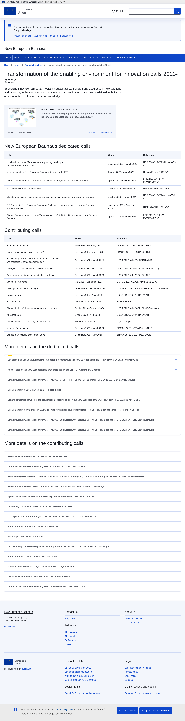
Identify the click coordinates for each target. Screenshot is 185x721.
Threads (69, 644)
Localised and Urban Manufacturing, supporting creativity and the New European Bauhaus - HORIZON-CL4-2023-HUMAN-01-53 (73, 360)
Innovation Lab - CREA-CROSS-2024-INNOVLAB (32, 556)
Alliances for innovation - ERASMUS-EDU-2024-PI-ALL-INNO (39, 576)
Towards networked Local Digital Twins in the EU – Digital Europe (41, 566)
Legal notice (131, 676)
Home (8, 58)
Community (30, 58)
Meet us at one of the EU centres (80, 680)
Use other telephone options (78, 672)
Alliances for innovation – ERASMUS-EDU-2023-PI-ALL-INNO (39, 456)
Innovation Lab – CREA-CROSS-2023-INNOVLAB (33, 526)
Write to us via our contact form (79, 676)
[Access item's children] (22, 58)
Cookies (129, 680)
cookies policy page (63, 709)
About (16, 58)
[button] (91, 132)
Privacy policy (131, 672)
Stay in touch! (71, 618)
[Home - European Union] (18, 11)
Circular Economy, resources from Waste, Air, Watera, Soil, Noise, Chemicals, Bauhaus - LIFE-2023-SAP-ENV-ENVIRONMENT (71, 380)
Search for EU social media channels (82, 693)
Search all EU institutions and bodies (142, 693)
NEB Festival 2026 (124, 58)
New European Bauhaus (18, 611)
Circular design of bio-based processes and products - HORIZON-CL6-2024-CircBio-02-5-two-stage (58, 546)
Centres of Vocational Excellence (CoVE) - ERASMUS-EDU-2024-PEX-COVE (46, 586)
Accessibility (10, 626)
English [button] (120, 11)
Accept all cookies (128, 710)
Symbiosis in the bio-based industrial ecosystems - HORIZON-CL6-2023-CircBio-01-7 (51, 496)
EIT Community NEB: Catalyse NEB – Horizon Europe (35, 390)
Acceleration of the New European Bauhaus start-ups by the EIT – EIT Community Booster (54, 370)
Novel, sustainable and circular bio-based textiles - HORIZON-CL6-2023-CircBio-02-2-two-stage (56, 486)
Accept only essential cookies (155, 710)
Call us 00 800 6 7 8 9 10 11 (78, 668)
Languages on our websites (138, 668)
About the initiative (133, 618)
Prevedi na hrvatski (23, 36)
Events (105, 58)
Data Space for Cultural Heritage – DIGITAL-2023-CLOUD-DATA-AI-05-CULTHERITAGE (52, 516)
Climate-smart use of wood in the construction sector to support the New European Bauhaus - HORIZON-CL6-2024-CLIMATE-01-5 (74, 400)
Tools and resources (52, 58)
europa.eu (27, 669)
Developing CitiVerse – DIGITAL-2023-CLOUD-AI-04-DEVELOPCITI (41, 506)
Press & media (89, 58)
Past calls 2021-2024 (34, 65)
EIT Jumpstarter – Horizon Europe (25, 536)
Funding (72, 58)
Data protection (132, 622)
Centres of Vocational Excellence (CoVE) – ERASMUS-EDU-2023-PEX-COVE (47, 466)
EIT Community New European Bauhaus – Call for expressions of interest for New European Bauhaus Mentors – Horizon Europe (73, 410)
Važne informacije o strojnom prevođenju (53, 36)
